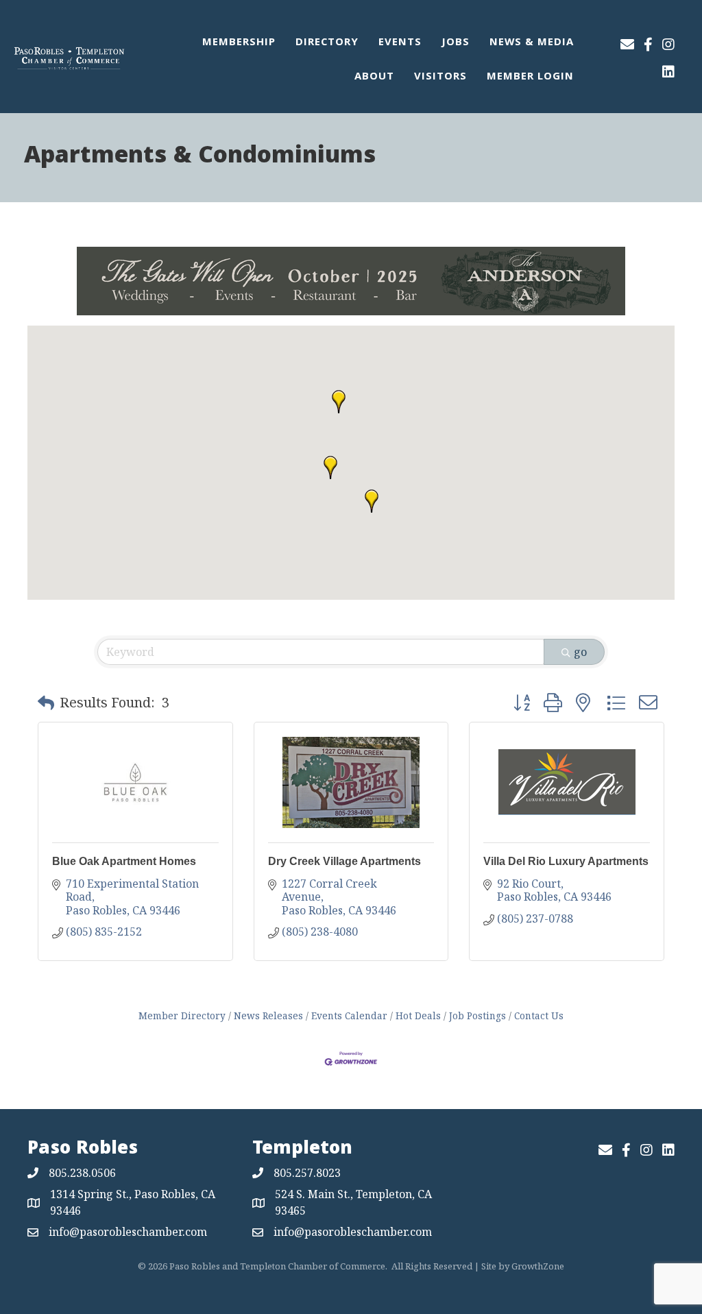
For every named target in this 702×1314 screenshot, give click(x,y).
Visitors (440, 77)
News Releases (268, 1015)
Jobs (455, 43)
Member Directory (182, 1015)
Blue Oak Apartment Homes (124, 861)
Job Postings (477, 1015)
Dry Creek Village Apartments (344, 861)
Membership (239, 43)
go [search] (580, 651)
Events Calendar (349, 1015)
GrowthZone (537, 1266)
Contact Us (539, 1015)
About (374, 77)
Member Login (530, 77)
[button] (371, 501)
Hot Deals (418, 1015)
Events (400, 43)
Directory (327, 43)
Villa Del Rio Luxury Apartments (566, 861)
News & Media (531, 43)
